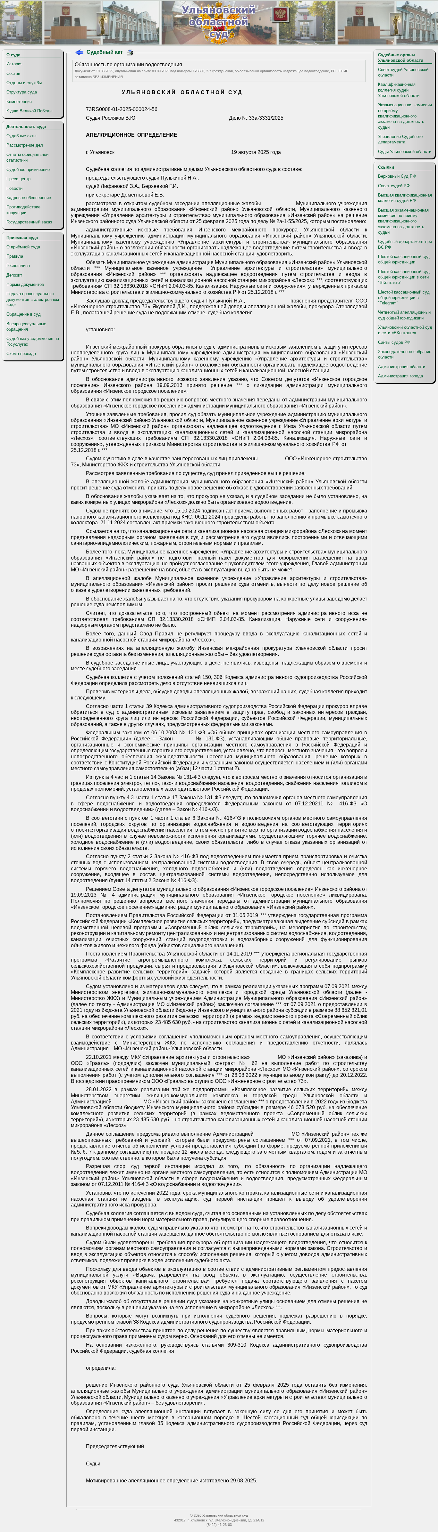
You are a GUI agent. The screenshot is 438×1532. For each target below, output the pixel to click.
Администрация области (401, 366)
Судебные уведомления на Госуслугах (32, 341)
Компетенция (19, 101)
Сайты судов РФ (394, 342)
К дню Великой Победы (29, 111)
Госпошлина (18, 265)
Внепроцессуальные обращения (26, 326)
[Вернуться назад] (79, 53)
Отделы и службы (24, 82)
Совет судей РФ (394, 185)
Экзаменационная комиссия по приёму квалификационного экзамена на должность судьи (405, 115)
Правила (14, 256)
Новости (14, 188)
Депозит (14, 275)
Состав (13, 73)
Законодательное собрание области (404, 354)
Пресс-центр (18, 178)
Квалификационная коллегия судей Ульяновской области (398, 90)
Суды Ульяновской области (404, 151)
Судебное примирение (28, 169)
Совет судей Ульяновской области (403, 72)
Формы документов (25, 284)
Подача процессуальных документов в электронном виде (32, 299)
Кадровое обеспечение (28, 197)
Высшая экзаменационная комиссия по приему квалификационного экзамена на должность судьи (403, 221)
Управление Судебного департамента (400, 139)
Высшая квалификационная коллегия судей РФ (405, 198)
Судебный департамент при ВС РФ (405, 244)
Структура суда (21, 92)
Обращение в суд (23, 314)
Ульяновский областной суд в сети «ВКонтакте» (405, 330)
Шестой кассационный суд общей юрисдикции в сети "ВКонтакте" (404, 277)
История (14, 63)
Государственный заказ (29, 222)
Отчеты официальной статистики (27, 157)
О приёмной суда (23, 247)
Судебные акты (21, 135)
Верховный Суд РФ (397, 176)
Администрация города (400, 376)
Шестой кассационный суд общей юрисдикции (404, 259)
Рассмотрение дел (24, 145)
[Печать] (130, 53)
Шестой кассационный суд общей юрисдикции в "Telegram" (404, 298)
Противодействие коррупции (23, 210)
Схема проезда (21, 353)
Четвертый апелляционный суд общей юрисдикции (404, 315)
